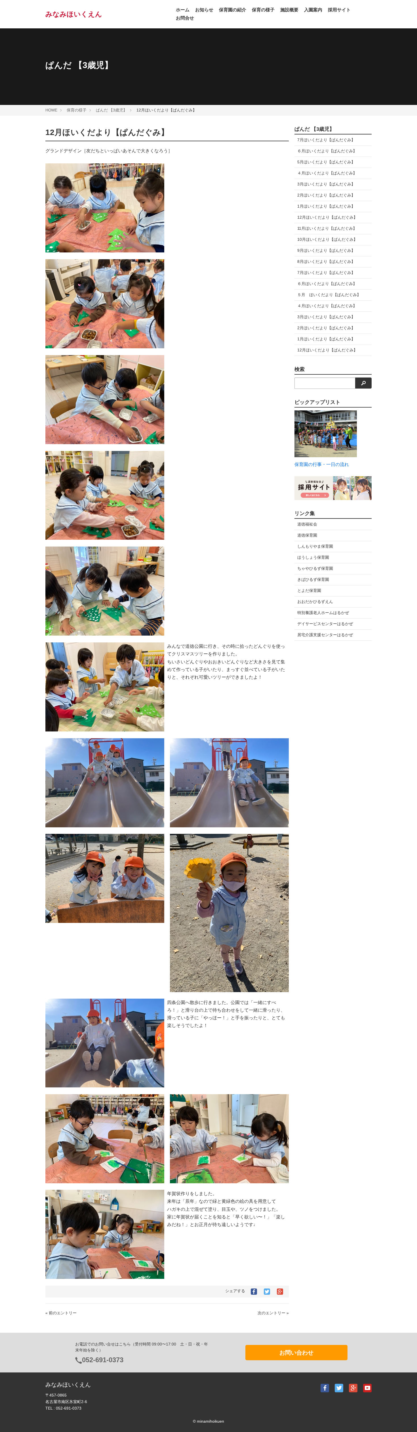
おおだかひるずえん (315, 601)
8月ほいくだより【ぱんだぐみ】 (326, 261)
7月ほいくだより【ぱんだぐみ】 (326, 140)
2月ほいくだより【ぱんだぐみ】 (326, 195)
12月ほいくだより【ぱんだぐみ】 (327, 217)
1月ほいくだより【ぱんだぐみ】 (326, 206)
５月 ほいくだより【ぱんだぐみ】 (329, 294)
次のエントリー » (273, 1313)
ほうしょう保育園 (313, 557)
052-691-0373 (102, 1360)
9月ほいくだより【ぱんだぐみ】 (326, 250)
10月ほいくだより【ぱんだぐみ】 (327, 239)
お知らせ (204, 9)
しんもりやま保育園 (315, 546)
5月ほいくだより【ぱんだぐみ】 (326, 162)
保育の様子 (263, 9)
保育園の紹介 (232, 9)
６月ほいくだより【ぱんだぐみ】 (327, 151)
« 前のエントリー (61, 1313)
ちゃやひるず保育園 (315, 568)
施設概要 (289, 9)
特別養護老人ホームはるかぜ (323, 612)
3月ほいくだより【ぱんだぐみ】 (326, 184)
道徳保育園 (307, 535)
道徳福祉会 (307, 524)
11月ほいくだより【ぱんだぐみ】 (327, 228)
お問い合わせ (296, 1352)
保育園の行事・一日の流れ (321, 464)
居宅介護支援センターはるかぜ (325, 634)
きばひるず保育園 (313, 579)
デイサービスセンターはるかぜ (325, 623)
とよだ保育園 (309, 590)
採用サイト (339, 9)
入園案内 (313, 9)
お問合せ (185, 18)
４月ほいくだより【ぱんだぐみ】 (327, 173)
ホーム (182, 9)
